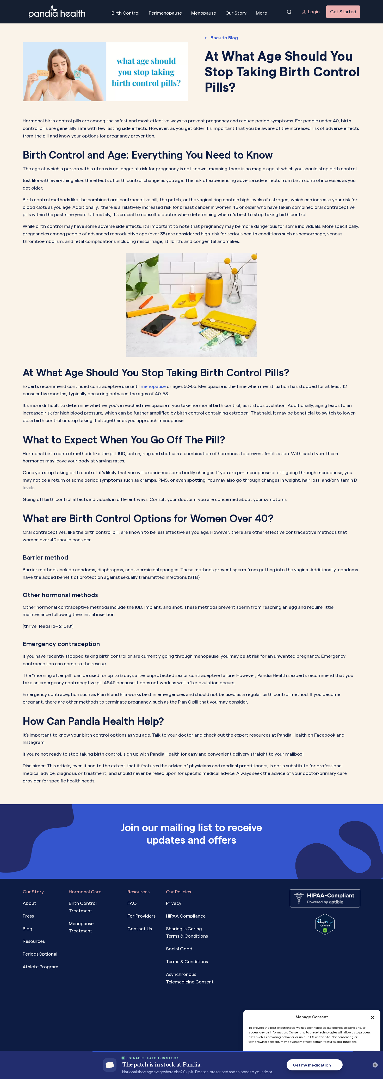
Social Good (179, 948)
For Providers (141, 915)
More (261, 12)
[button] (372, 1017)
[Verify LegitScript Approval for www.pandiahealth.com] (325, 923)
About (29, 903)
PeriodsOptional (40, 954)
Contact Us (139, 928)
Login (314, 11)
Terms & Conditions (187, 961)
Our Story (235, 12)
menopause (153, 386)
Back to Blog (224, 37)
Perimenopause (165, 12)
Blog (27, 928)
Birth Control (125, 12)
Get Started (343, 11)
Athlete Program (40, 966)
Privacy (173, 903)
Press (28, 915)
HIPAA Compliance (186, 915)
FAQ (132, 903)
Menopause (203, 12)
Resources (34, 941)
